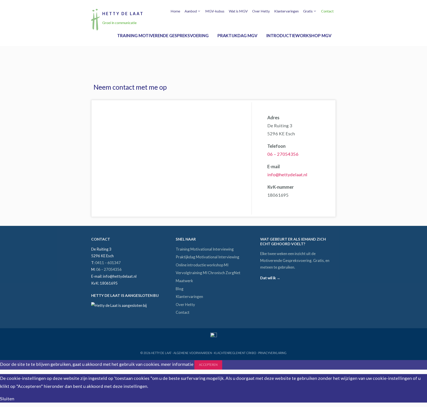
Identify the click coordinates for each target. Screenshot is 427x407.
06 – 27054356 (282, 154)
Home (175, 11)
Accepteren (208, 365)
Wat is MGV (238, 11)
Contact (327, 11)
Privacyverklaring (272, 353)
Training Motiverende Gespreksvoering (163, 35)
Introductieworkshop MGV (298, 35)
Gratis (308, 11)
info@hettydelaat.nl (287, 174)
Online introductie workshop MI (202, 265)
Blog (179, 288)
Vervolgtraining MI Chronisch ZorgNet (208, 272)
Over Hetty (261, 11)
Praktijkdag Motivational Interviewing (207, 257)
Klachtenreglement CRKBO (235, 353)
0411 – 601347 (108, 262)
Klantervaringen (286, 11)
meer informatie (177, 364)
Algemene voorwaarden (192, 353)
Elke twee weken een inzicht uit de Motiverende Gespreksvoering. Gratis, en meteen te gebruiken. (294, 260)
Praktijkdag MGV (237, 35)
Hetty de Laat (123, 13)
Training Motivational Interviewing (205, 249)
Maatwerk (184, 280)
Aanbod (191, 11)
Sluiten (7, 398)
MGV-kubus (214, 11)
